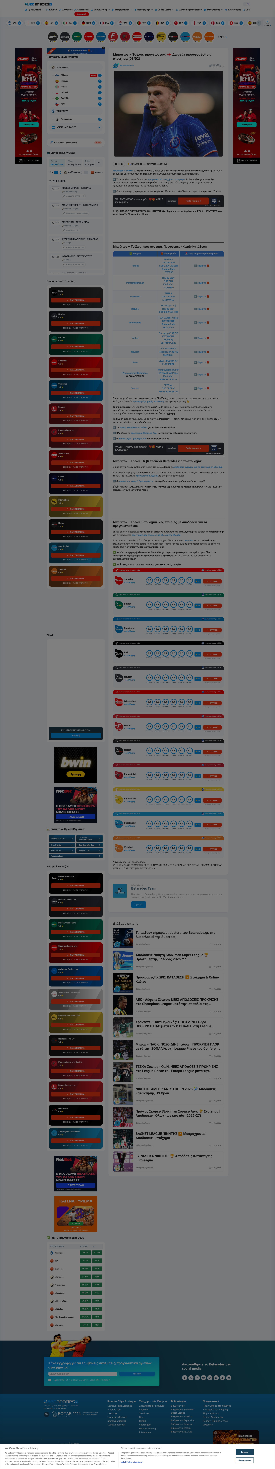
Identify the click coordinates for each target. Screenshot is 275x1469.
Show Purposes (244, 1460)
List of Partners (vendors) (132, 1462)
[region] (137, 1456)
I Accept (244, 1452)
